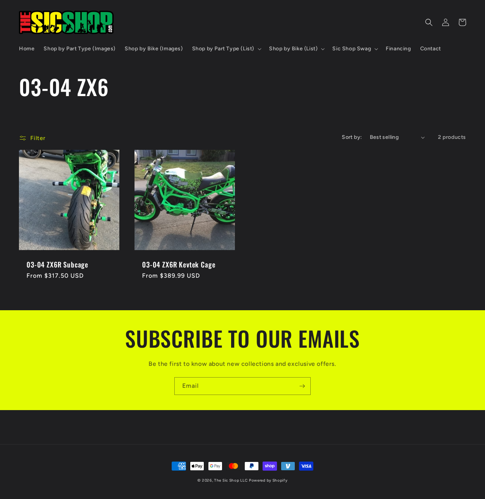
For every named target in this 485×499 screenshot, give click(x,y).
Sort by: (352, 137)
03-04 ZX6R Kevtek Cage (178, 264)
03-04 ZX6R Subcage (57, 264)
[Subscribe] (302, 386)
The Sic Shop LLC (230, 480)
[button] (226, 49)
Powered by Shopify (268, 480)
